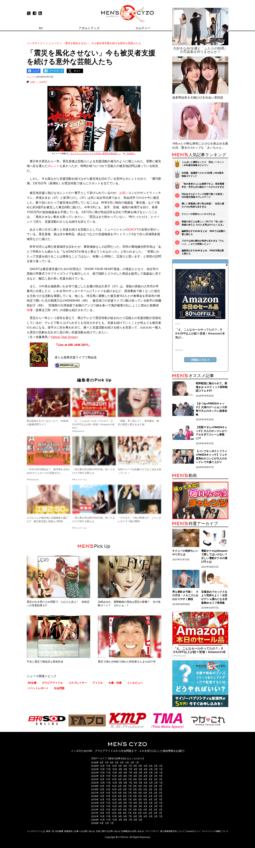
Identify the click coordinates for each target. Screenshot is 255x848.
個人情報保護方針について (172, 831)
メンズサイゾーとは (36, 831)
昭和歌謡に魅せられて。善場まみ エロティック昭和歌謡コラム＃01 (212, 387)
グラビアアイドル (52, 682)
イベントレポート (38, 688)
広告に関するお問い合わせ (108, 831)
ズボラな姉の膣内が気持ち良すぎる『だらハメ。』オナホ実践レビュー (203, 242)
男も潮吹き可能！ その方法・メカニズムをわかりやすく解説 (185, 595)
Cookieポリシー (193, 831)
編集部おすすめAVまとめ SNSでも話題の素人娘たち (203, 233)
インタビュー (135, 682)
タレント (54, 166)
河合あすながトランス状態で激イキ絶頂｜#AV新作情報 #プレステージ (203, 196)
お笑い (33, 82)
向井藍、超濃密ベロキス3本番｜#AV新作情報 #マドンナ (203, 174)
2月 (132, 762)
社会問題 (59, 688)
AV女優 (32, 682)
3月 (127, 762)
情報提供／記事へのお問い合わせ (79, 831)
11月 (108, 765)
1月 (137, 762)
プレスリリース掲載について (215, 831)
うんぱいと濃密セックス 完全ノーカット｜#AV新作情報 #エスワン (203, 164)
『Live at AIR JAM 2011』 (73, 345)
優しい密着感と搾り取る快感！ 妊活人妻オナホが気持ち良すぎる (203, 205)
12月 (102, 765)
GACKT (43, 82)
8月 (101, 762)
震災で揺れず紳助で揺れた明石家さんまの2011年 (127, 661)
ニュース (31, 76)
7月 (106, 762)
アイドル (97, 682)
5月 (117, 762)
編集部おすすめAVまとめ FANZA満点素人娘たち (203, 252)
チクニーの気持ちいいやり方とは (198, 214)
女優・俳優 (115, 682)
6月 (111, 762)
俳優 (30, 310)
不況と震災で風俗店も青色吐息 (45, 661)
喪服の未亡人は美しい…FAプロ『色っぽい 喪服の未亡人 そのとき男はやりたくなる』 (203, 223)
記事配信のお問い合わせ (132, 831)
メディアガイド (152, 831)
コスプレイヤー (78, 682)
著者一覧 (50, 831)
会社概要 (59, 831)
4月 (122, 762)
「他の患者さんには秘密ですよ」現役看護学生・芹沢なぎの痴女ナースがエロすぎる (203, 185)
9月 (120, 765)
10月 (114, 765)
